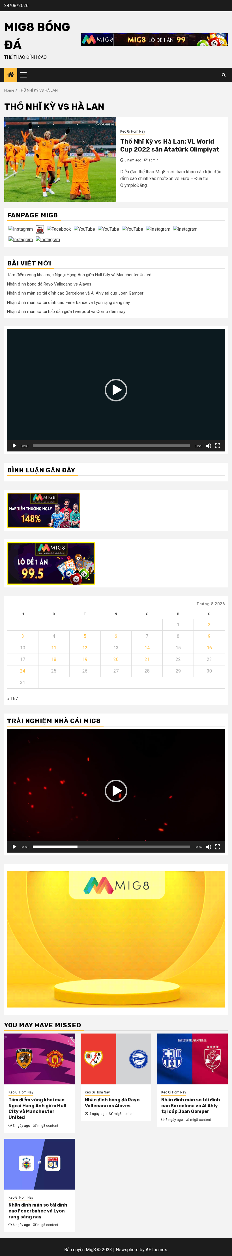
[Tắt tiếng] (208, 446)
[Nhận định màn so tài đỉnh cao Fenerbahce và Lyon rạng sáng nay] (39, 1164)
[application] (116, 390)
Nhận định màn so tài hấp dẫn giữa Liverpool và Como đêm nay (66, 311)
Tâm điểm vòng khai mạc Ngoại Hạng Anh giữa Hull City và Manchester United (79, 274)
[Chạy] (14, 446)
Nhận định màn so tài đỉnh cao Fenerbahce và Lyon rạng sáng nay (68, 302)
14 (147, 647)
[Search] (223, 75)
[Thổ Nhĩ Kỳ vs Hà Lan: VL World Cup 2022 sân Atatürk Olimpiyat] (60, 159)
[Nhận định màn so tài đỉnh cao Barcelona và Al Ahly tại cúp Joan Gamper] (192, 1059)
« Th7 (12, 698)
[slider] (111, 445)
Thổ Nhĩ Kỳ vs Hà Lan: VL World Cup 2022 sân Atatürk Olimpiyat (169, 146)
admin (153, 160)
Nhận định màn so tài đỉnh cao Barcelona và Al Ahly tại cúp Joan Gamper (75, 293)
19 (84, 659)
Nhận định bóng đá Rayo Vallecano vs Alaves (49, 284)
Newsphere (127, 1249)
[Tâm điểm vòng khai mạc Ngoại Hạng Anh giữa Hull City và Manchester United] (39, 1059)
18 (53, 659)
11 (53, 647)
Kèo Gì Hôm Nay (132, 131)
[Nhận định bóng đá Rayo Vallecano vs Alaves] (116, 1059)
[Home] (11, 75)
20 (116, 659)
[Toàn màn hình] (217, 446)
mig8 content (47, 1126)
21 (147, 659)
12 (84, 647)
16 (209, 647)
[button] (116, 390)
